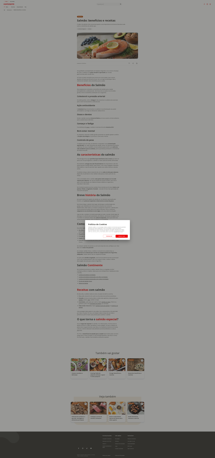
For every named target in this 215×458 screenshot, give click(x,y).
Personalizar (109, 236)
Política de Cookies (118, 232)
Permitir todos (121, 236)
